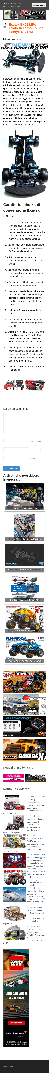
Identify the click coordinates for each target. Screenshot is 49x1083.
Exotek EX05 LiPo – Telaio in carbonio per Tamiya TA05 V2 (26, 28)
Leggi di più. (15, 6)
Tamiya (37, 82)
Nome (35, 441)
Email (35, 450)
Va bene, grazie (39, 5)
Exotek (19, 39)
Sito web (32, 458)
